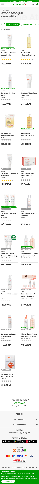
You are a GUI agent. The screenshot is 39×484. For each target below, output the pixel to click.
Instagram (26, 433)
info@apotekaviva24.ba (19, 406)
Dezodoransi (27, 24)
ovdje (30, 476)
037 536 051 (19, 403)
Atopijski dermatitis (13, 24)
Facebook (14, 433)
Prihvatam (8, 481)
